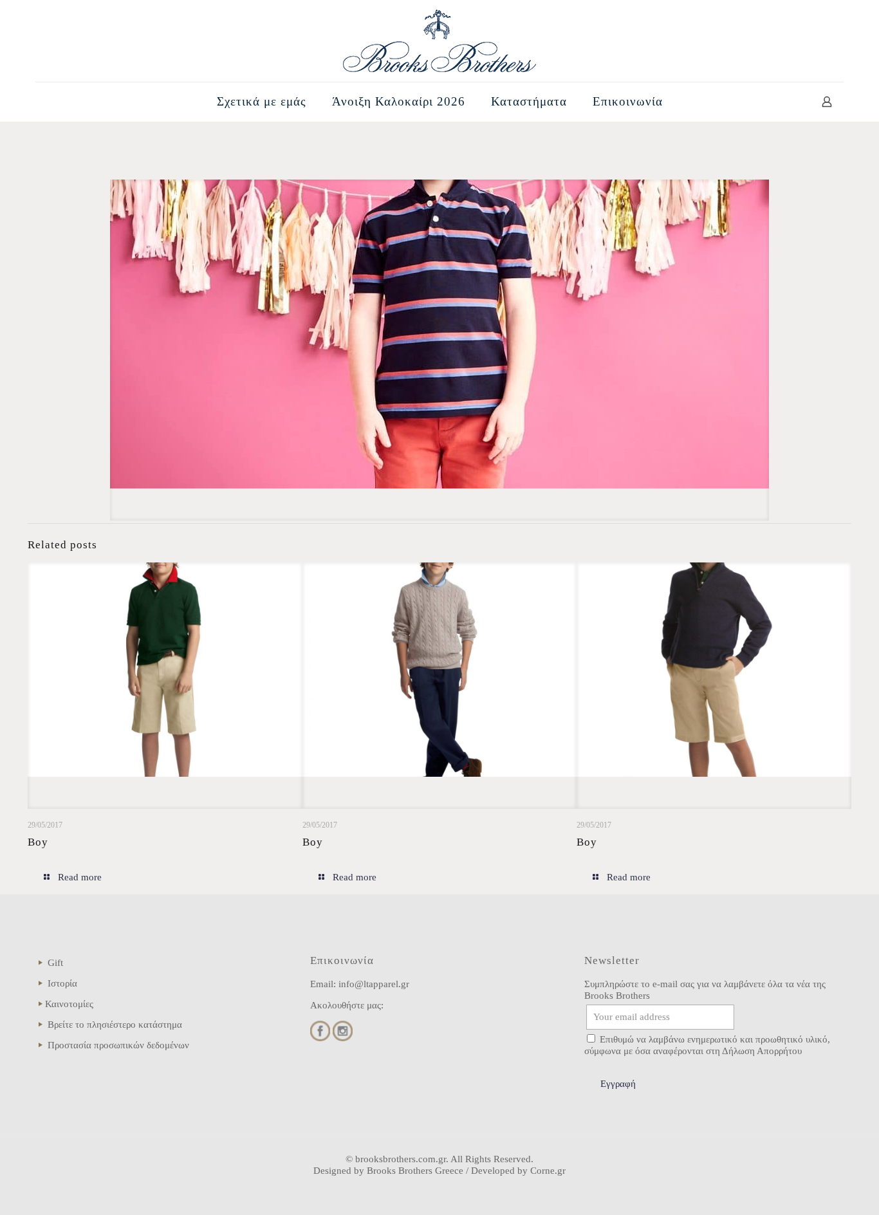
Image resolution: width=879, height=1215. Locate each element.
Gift (55, 963)
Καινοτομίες (69, 1004)
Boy (38, 842)
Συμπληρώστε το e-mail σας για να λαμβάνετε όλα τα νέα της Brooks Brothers (705, 990)
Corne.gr (548, 1170)
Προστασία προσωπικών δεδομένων (118, 1045)
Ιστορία (62, 983)
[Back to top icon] (817, 1188)
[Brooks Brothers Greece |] (439, 41)
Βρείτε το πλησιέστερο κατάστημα (115, 1024)
